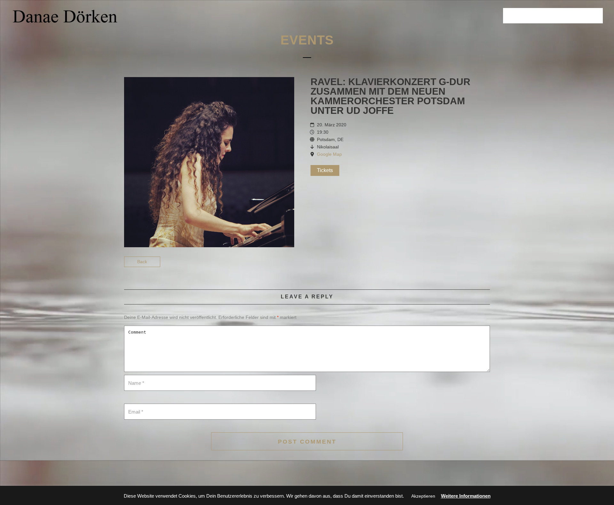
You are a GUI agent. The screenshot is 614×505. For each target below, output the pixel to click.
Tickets (325, 170)
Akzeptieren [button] (423, 496)
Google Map (329, 154)
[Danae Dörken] (65, 16)
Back (142, 261)
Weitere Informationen (466, 496)
